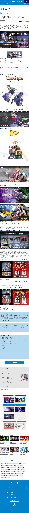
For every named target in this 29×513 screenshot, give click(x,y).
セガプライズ (19, 467)
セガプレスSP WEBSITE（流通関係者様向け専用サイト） (21, 487)
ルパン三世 (16, 475)
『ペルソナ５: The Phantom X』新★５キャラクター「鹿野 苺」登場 (14, 442)
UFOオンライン (14, 469)
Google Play (8, 374)
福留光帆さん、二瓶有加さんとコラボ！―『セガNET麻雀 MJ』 (4, 452)
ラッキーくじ (23, 469)
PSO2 (9, 473)
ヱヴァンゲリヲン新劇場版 (4, 475)
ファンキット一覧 (3, 477)
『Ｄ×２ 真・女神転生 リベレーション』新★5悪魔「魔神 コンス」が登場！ (4, 442)
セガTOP (2, 5)
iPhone (2, 465)
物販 (8, 467)
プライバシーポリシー (11, 494)
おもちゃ (2, 469)
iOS (23, 463)
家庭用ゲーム (6, 465)
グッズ (11, 467)
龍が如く (12, 473)
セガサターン (8, 471)
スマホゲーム (10, 5)
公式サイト (14, 362)
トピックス (24, 3)
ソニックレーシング (3, 473)
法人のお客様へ (8, 487)
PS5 (18, 465)
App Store (8, 373)
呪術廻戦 (22, 473)
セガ (1, 463)
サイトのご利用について (11, 492)
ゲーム (5, 3)
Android (20, 463)
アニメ (16, 3)
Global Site (15, 500)
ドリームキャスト (13, 471)
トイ (23, 467)
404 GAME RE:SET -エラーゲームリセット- (5, 13)
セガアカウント (17, 473)
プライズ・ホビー (10, 3)
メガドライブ (3, 471)
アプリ (17, 463)
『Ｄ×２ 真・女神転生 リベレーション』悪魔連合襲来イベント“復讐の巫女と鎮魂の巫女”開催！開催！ (14, 453)
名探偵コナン (11, 475)
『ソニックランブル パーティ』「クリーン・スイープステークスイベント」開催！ (24, 453)
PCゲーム (21, 454)
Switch (21, 465)
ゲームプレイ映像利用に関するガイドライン (13, 497)
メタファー (19, 471)
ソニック (23, 471)
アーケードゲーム (6, 454)
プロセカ (18, 469)
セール (8, 477)
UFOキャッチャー (7, 469)
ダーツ (21, 3)
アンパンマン (21, 475)
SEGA (5, 463)
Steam (15, 465)
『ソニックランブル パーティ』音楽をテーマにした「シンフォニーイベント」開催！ (24, 442)
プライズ (15, 467)
